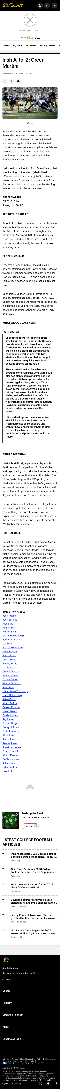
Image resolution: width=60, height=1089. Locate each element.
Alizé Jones (9, 735)
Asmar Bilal (8, 627)
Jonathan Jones (11, 747)
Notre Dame (31, 45)
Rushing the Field (47, 45)
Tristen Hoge (9, 723)
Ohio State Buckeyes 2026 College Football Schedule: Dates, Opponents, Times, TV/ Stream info (32, 871)
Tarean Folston (11, 707)
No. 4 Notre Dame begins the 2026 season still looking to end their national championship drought (33, 932)
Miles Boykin (9, 651)
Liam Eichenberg (12, 695)
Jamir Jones (9, 739)
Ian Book (7, 643)
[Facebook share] (4, 81)
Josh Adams (9, 615)
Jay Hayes (8, 719)
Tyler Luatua (9, 767)
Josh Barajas (9, 619)
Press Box (7, 1061)
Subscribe (9, 979)
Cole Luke (8, 771)
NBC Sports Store (49, 1059)
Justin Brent (9, 655)
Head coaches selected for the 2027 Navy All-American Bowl (32, 886)
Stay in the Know (10, 968)
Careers (15, 1059)
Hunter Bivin (9, 631)
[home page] (12, 5)
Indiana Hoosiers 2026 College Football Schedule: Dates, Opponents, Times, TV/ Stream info (34, 855)
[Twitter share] (11, 81)
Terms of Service (41, 1063)
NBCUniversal (18, 1068)
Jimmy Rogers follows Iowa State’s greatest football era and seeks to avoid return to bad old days (34, 917)
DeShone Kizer (11, 759)
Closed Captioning (27, 1059)
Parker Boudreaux (12, 647)
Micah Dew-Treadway (15, 691)
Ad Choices (17, 1061)
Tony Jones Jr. (10, 751)
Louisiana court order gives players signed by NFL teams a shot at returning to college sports (34, 901)
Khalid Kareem (10, 755)
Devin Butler (9, 659)
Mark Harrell (9, 711)
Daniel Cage (9, 667)
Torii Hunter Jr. (11, 731)
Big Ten (16, 45)
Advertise (6, 1059)
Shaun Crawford (11, 683)
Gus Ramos (16, 891)
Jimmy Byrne (9, 663)
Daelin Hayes (10, 715)
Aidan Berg (15, 861)
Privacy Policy (29, 1061)
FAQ (38, 1059)
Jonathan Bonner (12, 639)
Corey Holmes (10, 727)
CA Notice (29, 1063)
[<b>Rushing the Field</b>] (10, 820)
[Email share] (18, 81)
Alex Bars (7, 623)
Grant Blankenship (13, 635)
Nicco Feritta (9, 703)
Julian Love (9, 763)
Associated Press (18, 907)
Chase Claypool (11, 671)
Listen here (28, 826)
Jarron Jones (9, 743)
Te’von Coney (10, 679)
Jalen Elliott (9, 699)
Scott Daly (8, 687)
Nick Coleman (10, 675)
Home (7, 45)
